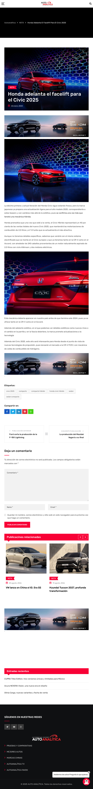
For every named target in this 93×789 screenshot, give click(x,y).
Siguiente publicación (71, 431)
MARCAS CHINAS (14, 758)
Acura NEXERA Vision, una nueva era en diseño (25, 686)
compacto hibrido (38, 391)
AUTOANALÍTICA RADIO (17, 770)
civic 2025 (10, 391)
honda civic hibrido (57, 391)
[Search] (90, 3)
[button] (80, 537)
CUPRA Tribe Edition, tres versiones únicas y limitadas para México (34, 679)
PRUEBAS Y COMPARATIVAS (19, 746)
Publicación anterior (21, 431)
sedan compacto (12, 397)
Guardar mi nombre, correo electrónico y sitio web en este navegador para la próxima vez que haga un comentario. (47, 516)
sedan (71, 391)
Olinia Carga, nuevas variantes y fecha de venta (26, 693)
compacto (23, 391)
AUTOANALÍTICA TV (15, 764)
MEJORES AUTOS (15, 752)
